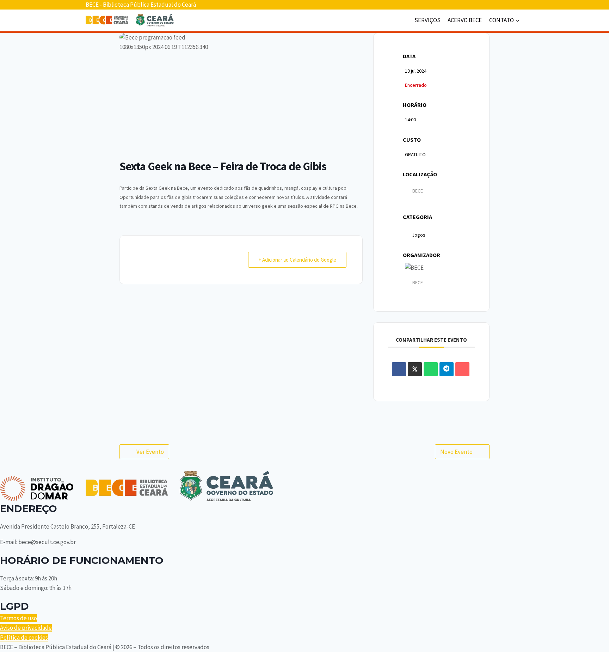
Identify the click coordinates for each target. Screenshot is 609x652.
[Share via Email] (462, 369)
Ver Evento (150, 452)
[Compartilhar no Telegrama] (446, 369)
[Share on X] (415, 369)
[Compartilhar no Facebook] (399, 369)
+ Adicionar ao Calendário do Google (297, 259)
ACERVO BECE (465, 20)
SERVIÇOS (427, 20)
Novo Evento (456, 452)
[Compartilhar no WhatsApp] (431, 369)
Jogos (418, 235)
